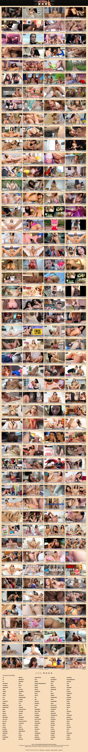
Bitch (4, 725)
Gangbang (37, 733)
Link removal (47, 750)
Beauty (5, 715)
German (37, 737)
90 (46, 673)
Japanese (53, 719)
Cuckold (21, 719)
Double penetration (40, 683)
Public (68, 735)
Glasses (53, 677)
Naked (68, 695)
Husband (53, 709)
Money (68, 691)
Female (37, 701)
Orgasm (69, 711)
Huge (52, 703)
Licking (53, 735)
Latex (52, 727)
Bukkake (21, 681)
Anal (4, 689)
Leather (53, 731)
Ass (4, 697)
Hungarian (54, 707)
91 (49, 673)
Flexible (37, 717)
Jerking (53, 721)
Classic (21, 701)
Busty (20, 685)
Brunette (21, 679)
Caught (21, 689)
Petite (68, 725)
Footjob (37, 721)
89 (44, 673)
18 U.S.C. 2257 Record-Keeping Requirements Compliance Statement (44, 744)
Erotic (36, 689)
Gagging (37, 729)
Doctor (21, 739)
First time (37, 711)
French (37, 725)
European (37, 691)
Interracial (54, 715)
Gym (52, 683)
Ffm (36, 707)
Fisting (36, 713)
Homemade (54, 697)
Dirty (20, 737)
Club (20, 705)
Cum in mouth (23, 721)
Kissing (53, 723)
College (21, 707)
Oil (67, 709)
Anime (4, 691)
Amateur (5, 683)
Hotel (52, 699)
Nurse (68, 703)
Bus (20, 683)
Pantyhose (70, 719)
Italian (53, 717)
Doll (36, 679)
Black (4, 727)
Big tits (5, 721)
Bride (4, 739)
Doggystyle (38, 677)
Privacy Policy (41, 750)
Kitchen (53, 725)
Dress (36, 685)
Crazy (20, 715)
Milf (68, 683)
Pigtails (69, 727)
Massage (69, 677)
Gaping (37, 735)
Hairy (52, 685)
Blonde (5, 729)
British (20, 677)
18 (3, 677)
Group (52, 681)
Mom (68, 689)
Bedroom (5, 717)
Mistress (69, 687)
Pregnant (69, 733)
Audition (5, 701)
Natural (69, 697)
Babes (4, 703)
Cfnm (20, 693)
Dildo (20, 735)
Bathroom (5, 707)
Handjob (53, 687)
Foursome (37, 723)
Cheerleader (22, 697)
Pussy (68, 737)
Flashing (37, 715)
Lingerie (53, 737)
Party (68, 721)
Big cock (5, 719)
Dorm (36, 681)
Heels (52, 693)
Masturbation (71, 679)
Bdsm (4, 711)
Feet (36, 699)
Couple (21, 713)
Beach (4, 713)
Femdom (37, 703)
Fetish (36, 705)
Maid (52, 739)
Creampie (21, 717)
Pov (68, 731)
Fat (35, 697)
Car (20, 687)
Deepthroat (22, 731)
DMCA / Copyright (54, 750)
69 (3, 681)
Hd (51, 691)
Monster (69, 693)
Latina (52, 729)
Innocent (53, 713)
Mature (69, 681)
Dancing (21, 729)
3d (3, 679)
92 (51, 673)
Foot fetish (38, 719)
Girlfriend (37, 739)
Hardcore (53, 689)
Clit (20, 703)
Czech (20, 727)
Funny (36, 727)
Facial (36, 695)
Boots (4, 735)
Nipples (69, 699)
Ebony (36, 687)
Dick (20, 733)
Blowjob (5, 731)
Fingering (37, 709)
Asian (4, 695)
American (5, 687)
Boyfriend (5, 737)
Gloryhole (53, 679)
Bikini (4, 723)
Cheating (21, 695)
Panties (69, 717)
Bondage (5, 733)
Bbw (4, 709)
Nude (68, 701)
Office (68, 707)
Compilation (22, 709)
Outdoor (69, 715)
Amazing (5, 685)
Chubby (21, 699)
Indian (52, 711)
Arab (4, 693)
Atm (4, 699)
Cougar (21, 711)
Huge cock (53, 705)
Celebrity (21, 691)
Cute (20, 725)
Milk (68, 685)
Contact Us (60, 750)
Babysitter (5, 705)
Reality (69, 739)
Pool (68, 729)
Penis (68, 723)
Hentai (52, 695)
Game (36, 731)
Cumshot (21, 723)
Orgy (68, 713)
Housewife (54, 701)
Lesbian (53, 733)
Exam (36, 693)
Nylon (68, 705)
